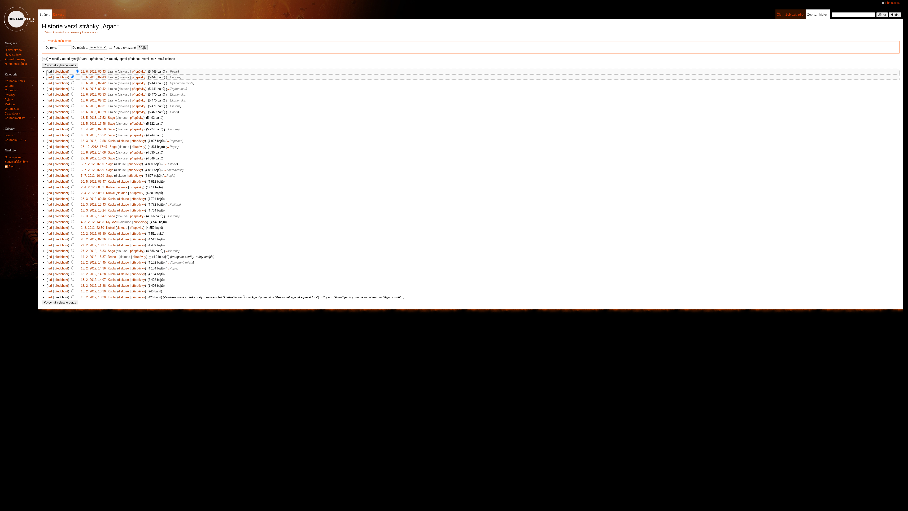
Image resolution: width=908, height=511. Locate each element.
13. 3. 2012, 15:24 (93, 210)
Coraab (9, 86)
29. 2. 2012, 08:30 (93, 233)
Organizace (12, 108)
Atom (12, 166)
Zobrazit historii (817, 14)
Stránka (44, 14)
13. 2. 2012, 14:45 (93, 262)
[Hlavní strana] (19, 19)
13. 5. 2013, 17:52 (93, 117)
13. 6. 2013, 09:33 (93, 94)
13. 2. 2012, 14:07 (93, 280)
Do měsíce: (80, 47)
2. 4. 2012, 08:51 (92, 193)
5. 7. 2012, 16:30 (92, 164)
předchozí (61, 71)
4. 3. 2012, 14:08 (92, 222)
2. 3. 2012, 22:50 (92, 227)
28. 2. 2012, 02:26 (93, 239)
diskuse (124, 71)
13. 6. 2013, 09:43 (93, 71)
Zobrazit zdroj (795, 14)
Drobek (113, 257)
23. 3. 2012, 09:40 (93, 199)
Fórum (9, 135)
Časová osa (12, 113)
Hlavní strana (13, 50)
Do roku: (51, 47)
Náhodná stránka (16, 64)
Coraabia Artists (15, 118)
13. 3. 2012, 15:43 (93, 204)
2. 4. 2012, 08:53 (92, 187)
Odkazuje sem (14, 157)
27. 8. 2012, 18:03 (93, 158)
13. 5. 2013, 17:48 (93, 123)
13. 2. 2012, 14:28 (93, 274)
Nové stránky (13, 54)
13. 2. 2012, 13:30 (93, 291)
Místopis (10, 104)
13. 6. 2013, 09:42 (93, 83)
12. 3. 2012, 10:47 (93, 216)
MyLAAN (112, 222)
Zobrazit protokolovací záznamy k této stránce (71, 32)
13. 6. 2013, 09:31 (93, 106)
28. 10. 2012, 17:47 (94, 147)
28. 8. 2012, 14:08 (93, 152)
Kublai (112, 141)
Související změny (16, 161)
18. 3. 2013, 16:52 (93, 135)
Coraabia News (15, 81)
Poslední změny (15, 59)
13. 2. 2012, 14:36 (93, 268)
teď (50, 77)
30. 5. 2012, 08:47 (93, 181)
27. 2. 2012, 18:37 (93, 245)
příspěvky (138, 71)
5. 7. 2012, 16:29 (92, 170)
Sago (111, 117)
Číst (779, 14)
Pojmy (9, 99)
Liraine (112, 71)
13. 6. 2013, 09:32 (93, 100)
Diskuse (58, 14)
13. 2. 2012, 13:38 (93, 285)
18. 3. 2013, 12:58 (93, 141)
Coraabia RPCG (15, 140)
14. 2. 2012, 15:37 (93, 257)
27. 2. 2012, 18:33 (93, 251)
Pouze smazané (125, 47)
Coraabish (11, 90)
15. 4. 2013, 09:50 (93, 129)
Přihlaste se (892, 2)
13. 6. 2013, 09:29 (93, 112)
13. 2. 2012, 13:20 (93, 297)
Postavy (10, 95)
